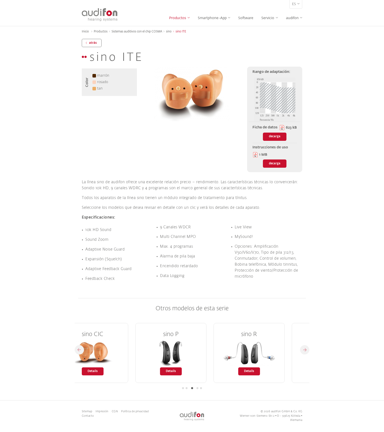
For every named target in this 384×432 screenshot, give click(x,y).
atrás (93, 43)
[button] (79, 349)
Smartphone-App (212, 18)
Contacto (88, 416)
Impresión (102, 411)
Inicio (85, 31)
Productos (177, 18)
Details (119, 371)
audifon (292, 18)
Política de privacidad (135, 411)
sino (169, 31)
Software (245, 18)
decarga (274, 136)
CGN (115, 411)
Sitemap (87, 411)
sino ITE (181, 31)
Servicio (267, 18)
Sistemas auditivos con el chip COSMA (137, 31)
